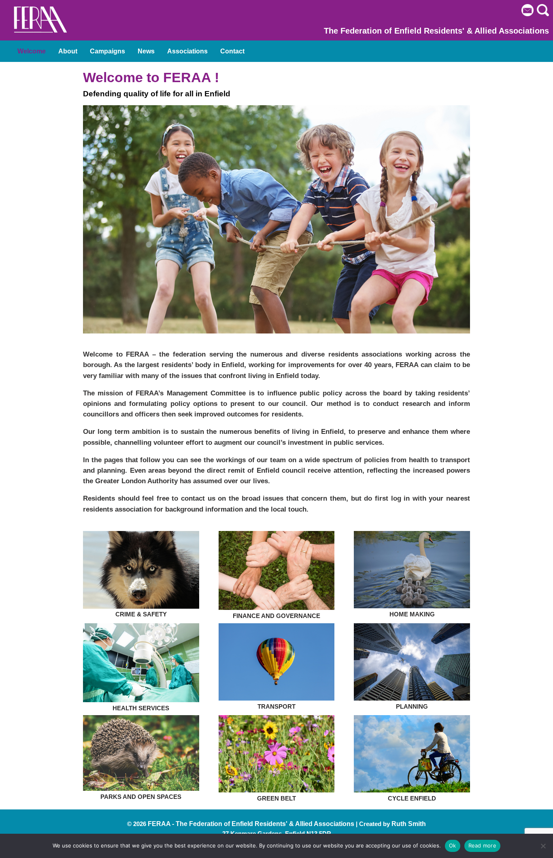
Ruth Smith (408, 823)
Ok (452, 845)
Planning (412, 706)
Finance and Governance (276, 615)
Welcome (31, 51)
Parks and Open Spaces (140, 796)
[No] (543, 846)
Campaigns (107, 51)
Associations (187, 51)
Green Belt (276, 798)
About (67, 51)
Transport (276, 706)
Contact (232, 51)
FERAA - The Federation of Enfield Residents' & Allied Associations (251, 823)
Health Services (141, 708)
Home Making (412, 614)
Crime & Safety (141, 614)
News (146, 51)
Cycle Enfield (412, 798)
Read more (482, 845)
